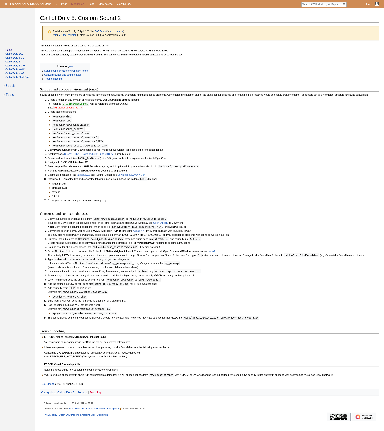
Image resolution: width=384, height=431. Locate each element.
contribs (119, 31)
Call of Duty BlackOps (17, 77)
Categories (48, 392)
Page (64, 3)
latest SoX (82, 174)
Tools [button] (10, 94)
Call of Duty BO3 (14, 53)
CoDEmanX (48, 384)
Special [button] (11, 85)
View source (105, 3)
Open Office (159, 223)
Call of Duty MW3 (14, 73)
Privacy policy (50, 415)
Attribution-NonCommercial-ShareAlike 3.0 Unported (94, 408)
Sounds (82, 392)
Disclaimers (102, 415)
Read (91, 3)
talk (111, 31)
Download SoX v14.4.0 (129, 174)
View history (124, 3)
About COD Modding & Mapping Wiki (77, 415)
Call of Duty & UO (14, 57)
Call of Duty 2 (12, 61)
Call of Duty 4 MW (15, 65)
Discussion (77, 3)
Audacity (137, 231)
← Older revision (67, 35)
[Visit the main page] (18, 27)
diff (55, 35)
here (210, 251)
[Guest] (373, 7)
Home (8, 50)
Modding (95, 392)
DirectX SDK (71, 154)
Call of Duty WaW (14, 69)
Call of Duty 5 (65, 392)
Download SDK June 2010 (96, 154)
